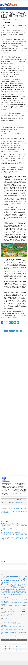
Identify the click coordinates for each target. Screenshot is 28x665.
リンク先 (9, 284)
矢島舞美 (3, 592)
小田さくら (10, 587)
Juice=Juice (22, 577)
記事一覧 (8, 481)
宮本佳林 (24, 586)
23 (24, 648)
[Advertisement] (11, 343)
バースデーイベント (13, 582)
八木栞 (9, 586)
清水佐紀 (13, 591)
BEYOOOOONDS (12, 577)
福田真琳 (12, 592)
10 (1, 646)
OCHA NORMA (4, 578)
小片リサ (4, 587)
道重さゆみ (10, 594)
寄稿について (19, 502)
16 (24, 646)
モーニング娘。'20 (21, 584)
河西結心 (4, 591)
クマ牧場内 (6, 209)
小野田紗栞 (21, 587)
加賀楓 (16, 586)
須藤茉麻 (20, 594)
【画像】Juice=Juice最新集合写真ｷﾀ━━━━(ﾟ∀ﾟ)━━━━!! (13, 528)
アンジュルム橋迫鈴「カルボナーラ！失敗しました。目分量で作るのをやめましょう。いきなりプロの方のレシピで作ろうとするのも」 (14, 538)
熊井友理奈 (18, 591)
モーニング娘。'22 (14, 584)
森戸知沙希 (21, 589)
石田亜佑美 (8, 592)
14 (16, 646)
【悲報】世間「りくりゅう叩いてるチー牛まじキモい (12, 523)
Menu (4, 8)
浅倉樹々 (9, 591)
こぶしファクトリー (16, 578)
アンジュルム (20, 580)
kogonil (16, 19)
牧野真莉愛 (24, 591)
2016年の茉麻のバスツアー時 (7, 41)
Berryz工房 (4, 577)
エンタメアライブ (7, 662)
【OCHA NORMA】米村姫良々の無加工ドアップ (11, 532)
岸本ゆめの (9, 589)
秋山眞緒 (16, 592)
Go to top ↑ (25, 662)
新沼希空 (16, 589)
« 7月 (2, 656)
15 (20, 646)
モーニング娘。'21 (8, 584)
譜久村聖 (21, 592)
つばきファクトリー (13, 579)
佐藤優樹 (6, 586)
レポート (11, 19)
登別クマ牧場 (17, 141)
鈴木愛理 (16, 594)
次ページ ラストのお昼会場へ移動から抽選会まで (14, 326)
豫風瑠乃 (5, 594)
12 (9, 646)
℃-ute (9, 578)
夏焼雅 (19, 586)
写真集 (12, 586)
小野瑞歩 (15, 587)
